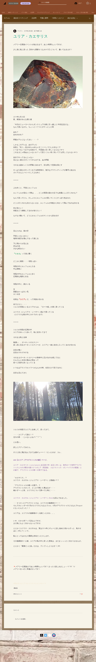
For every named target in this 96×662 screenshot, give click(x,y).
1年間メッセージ (58, 18)
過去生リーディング (21, 18)
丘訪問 (34, 18)
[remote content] (48, 571)
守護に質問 (44, 18)
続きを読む (72, 18)
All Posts (7, 18)
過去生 (16, 588)
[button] (89, 3)
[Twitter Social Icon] (45, 635)
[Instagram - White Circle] (49, 635)
